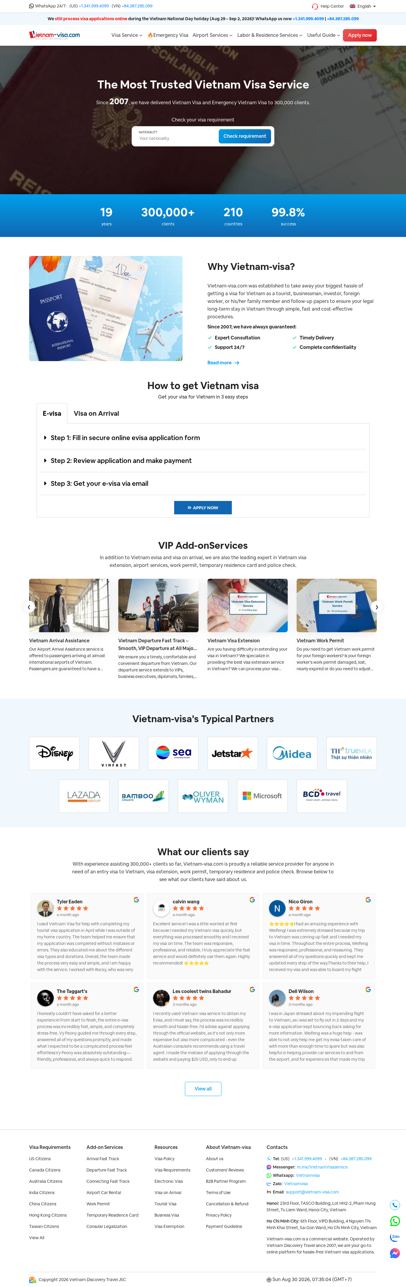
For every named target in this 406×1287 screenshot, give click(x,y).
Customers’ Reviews (225, 1170)
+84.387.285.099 (137, 6)
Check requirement (245, 136)
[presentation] (29, 607)
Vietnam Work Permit (320, 641)
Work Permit (98, 1204)
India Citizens (41, 1192)
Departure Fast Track (106, 1170)
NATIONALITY (148, 132)
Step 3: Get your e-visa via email (99, 483)
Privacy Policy (219, 1215)
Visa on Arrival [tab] (96, 413)
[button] (203, 437)
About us (214, 1158)
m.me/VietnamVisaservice (322, 1167)
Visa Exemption (169, 1226)
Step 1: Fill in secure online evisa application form (125, 438)
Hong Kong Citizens (48, 1215)
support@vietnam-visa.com (312, 1192)
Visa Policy (164, 1158)
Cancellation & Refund (227, 1204)
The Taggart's (72, 991)
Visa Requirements (50, 1147)
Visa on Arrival (168, 1192)
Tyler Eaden (70, 902)
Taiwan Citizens (44, 1226)
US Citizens (40, 1158)
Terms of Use (218, 1192)
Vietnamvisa (308, 1175)
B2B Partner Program (226, 1181)
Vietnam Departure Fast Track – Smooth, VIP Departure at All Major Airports (156, 645)
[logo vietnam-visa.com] (54, 35)
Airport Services (210, 35)
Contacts (277, 1147)
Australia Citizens (45, 1181)
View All (36, 1237)
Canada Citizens (44, 1170)
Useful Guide (321, 35)
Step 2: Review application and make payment (121, 460)
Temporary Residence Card (112, 1215)
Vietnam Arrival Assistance (59, 641)
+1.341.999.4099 (94, 6)
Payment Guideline (224, 1226)
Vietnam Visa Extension (233, 641)
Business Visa (167, 1215)
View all (203, 1089)
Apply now (360, 35)
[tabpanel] (203, 470)
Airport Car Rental (103, 1192)
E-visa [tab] (52, 413)
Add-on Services (104, 1147)
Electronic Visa (169, 1181)
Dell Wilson (301, 991)
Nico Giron (301, 902)
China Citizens (42, 1204)
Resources (166, 1147)
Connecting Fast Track (108, 1181)
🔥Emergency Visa (167, 35)
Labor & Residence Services (267, 35)
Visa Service (124, 35)
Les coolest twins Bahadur (202, 991)
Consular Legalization (106, 1226)
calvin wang (186, 902)
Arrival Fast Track (102, 1158)
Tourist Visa (166, 1204)
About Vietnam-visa (228, 1147)
